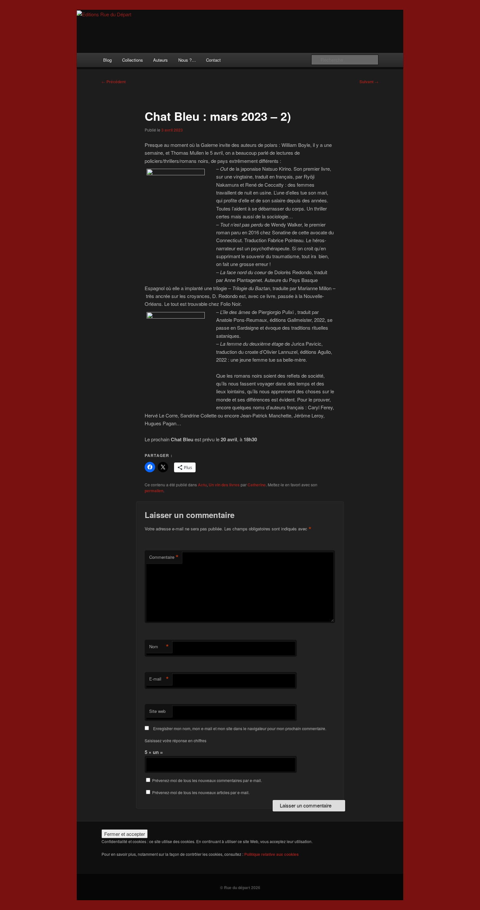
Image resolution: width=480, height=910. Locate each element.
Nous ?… (187, 60)
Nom (159, 646)
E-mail (159, 679)
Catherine (257, 485)
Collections (132, 60)
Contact (213, 60)
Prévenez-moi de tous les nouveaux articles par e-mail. (200, 792)
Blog (107, 60)
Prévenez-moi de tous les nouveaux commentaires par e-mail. (207, 780)
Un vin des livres (224, 485)
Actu (202, 485)
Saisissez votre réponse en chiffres (175, 740)
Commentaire (164, 557)
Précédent (114, 82)
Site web (157, 711)
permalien (154, 491)
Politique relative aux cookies (271, 854)
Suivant (369, 82)
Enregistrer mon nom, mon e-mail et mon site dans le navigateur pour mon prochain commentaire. (239, 728)
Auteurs (160, 60)
